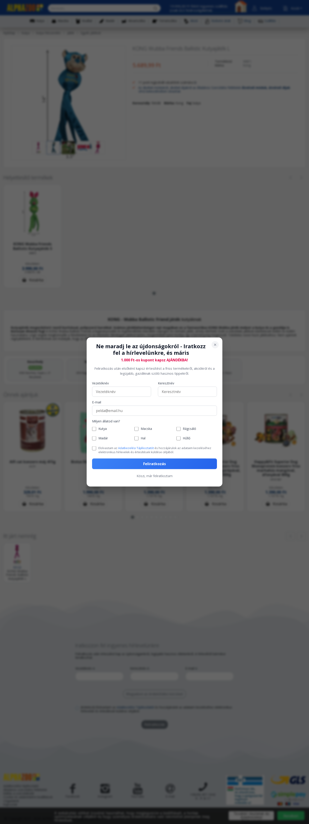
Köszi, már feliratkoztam (155, 476)
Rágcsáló (189, 429)
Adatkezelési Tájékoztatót (136, 448)
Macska (146, 429)
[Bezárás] (215, 344)
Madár (103, 438)
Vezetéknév (100, 383)
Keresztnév (166, 383)
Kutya (102, 429)
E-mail (96, 402)
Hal (143, 438)
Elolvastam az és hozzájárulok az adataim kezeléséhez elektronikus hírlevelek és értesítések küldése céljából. (154, 450)
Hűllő (186, 438)
